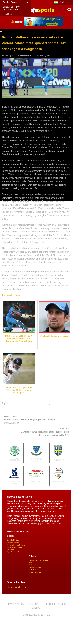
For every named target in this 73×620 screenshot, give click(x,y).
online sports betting (27, 410)
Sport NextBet (35, 572)
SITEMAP (36, 608)
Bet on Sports (13, 542)
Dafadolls (33, 570)
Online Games (35, 567)
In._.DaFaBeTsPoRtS (22, 55)
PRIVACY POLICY (15, 604)
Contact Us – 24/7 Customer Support (11, 8)
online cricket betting (42, 407)
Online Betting (35, 565)
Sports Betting (13, 540)
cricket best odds (19, 403)
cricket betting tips (60, 403)
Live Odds (7, 14)
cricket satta (8, 407)
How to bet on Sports (16, 545)
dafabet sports (23, 407)
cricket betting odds (39, 403)
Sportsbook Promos (15, 552)
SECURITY (33, 604)
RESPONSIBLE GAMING (54, 604)
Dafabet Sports (10, 2)
